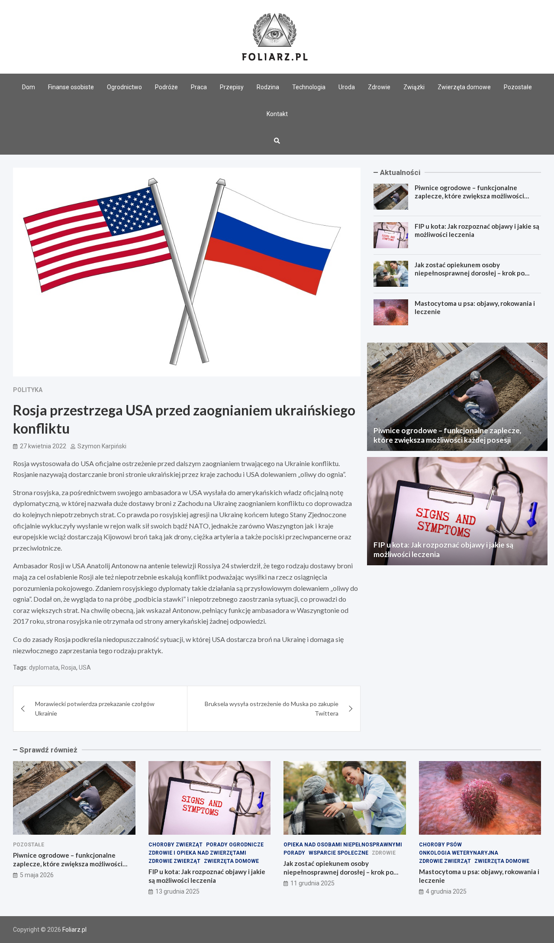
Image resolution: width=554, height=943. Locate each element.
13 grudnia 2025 (177, 891)
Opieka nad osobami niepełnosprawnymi (342, 845)
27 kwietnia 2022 (43, 446)
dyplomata (43, 667)
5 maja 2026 (37, 875)
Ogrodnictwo (124, 87)
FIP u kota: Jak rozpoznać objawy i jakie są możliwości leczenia (206, 876)
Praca (199, 87)
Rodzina (268, 87)
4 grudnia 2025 (446, 891)
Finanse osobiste (71, 87)
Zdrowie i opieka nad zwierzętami (197, 853)
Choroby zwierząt (175, 845)
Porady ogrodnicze (235, 845)
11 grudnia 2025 (312, 883)
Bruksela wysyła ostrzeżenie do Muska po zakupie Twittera (271, 708)
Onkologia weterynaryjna (458, 853)
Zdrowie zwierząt (174, 861)
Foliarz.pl (74, 929)
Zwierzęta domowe (464, 87)
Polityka (27, 389)
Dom (28, 87)
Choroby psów (440, 845)
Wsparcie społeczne (338, 853)
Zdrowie (379, 87)
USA (85, 667)
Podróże (166, 87)
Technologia (308, 87)
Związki (414, 87)
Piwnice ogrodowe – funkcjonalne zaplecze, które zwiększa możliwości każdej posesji (469, 196)
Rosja (68, 667)
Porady (294, 853)
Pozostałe (518, 87)
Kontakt (277, 113)
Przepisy (232, 87)
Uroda (346, 87)
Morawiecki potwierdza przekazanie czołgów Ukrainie (95, 708)
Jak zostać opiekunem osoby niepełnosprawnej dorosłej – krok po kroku (470, 273)
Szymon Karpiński (101, 446)
